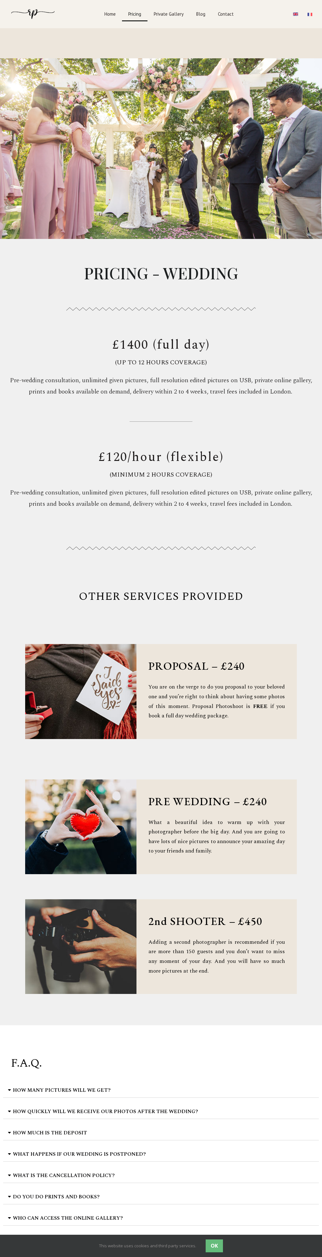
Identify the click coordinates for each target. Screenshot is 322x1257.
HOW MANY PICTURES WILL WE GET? (62, 1090)
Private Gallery (169, 14)
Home (110, 14)
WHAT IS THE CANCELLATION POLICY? (64, 1175)
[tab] (161, 1090)
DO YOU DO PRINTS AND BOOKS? (56, 1197)
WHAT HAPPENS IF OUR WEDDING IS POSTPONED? (79, 1154)
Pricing (134, 14)
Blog (200, 14)
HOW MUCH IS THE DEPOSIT (50, 1133)
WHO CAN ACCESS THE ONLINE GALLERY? (68, 1218)
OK (214, 1245)
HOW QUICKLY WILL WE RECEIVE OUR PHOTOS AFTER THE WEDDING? (105, 1111)
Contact (226, 14)
